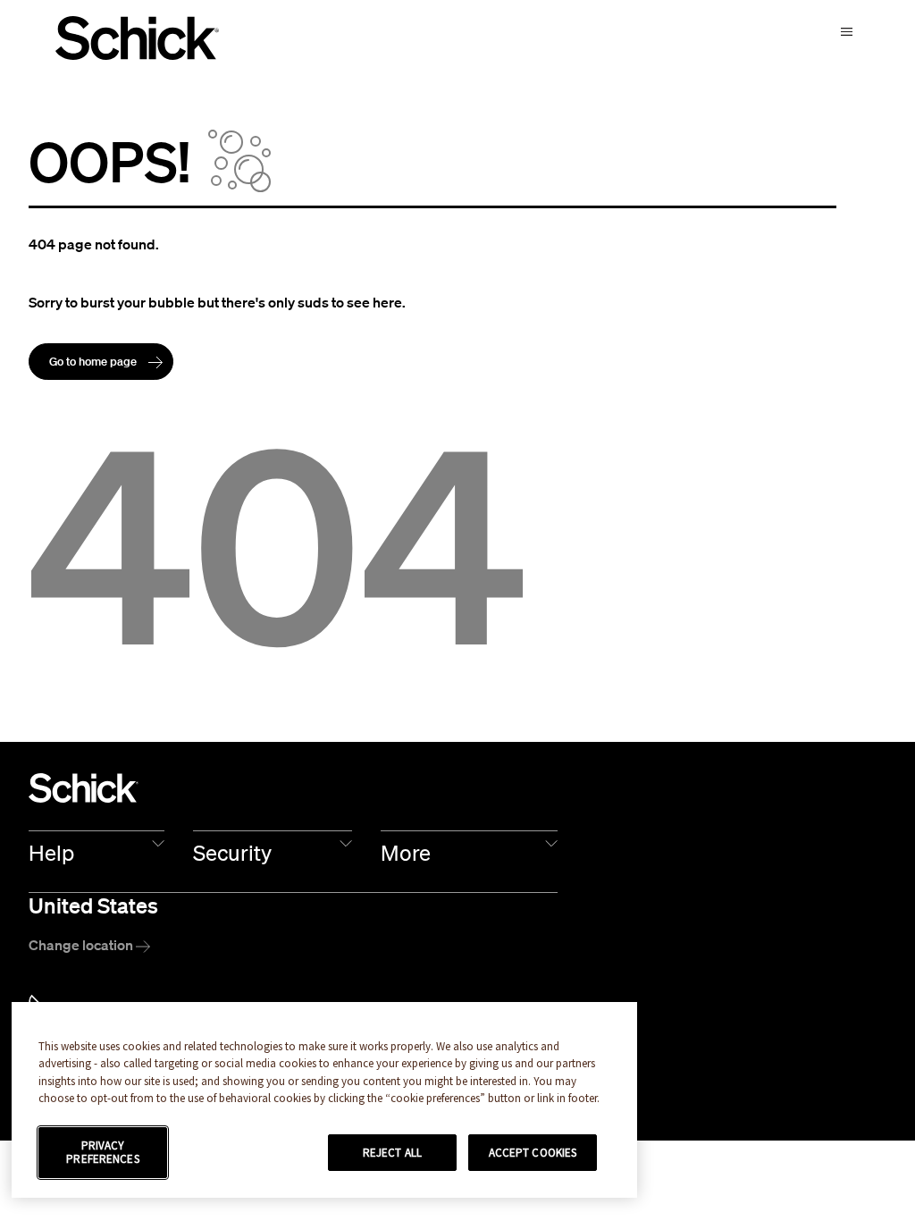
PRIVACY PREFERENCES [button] (102, 1152)
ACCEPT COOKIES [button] (533, 1152)
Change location (82, 945)
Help (51, 852)
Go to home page (94, 361)
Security (232, 852)
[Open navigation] (847, 29)
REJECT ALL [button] (392, 1152)
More (406, 852)
